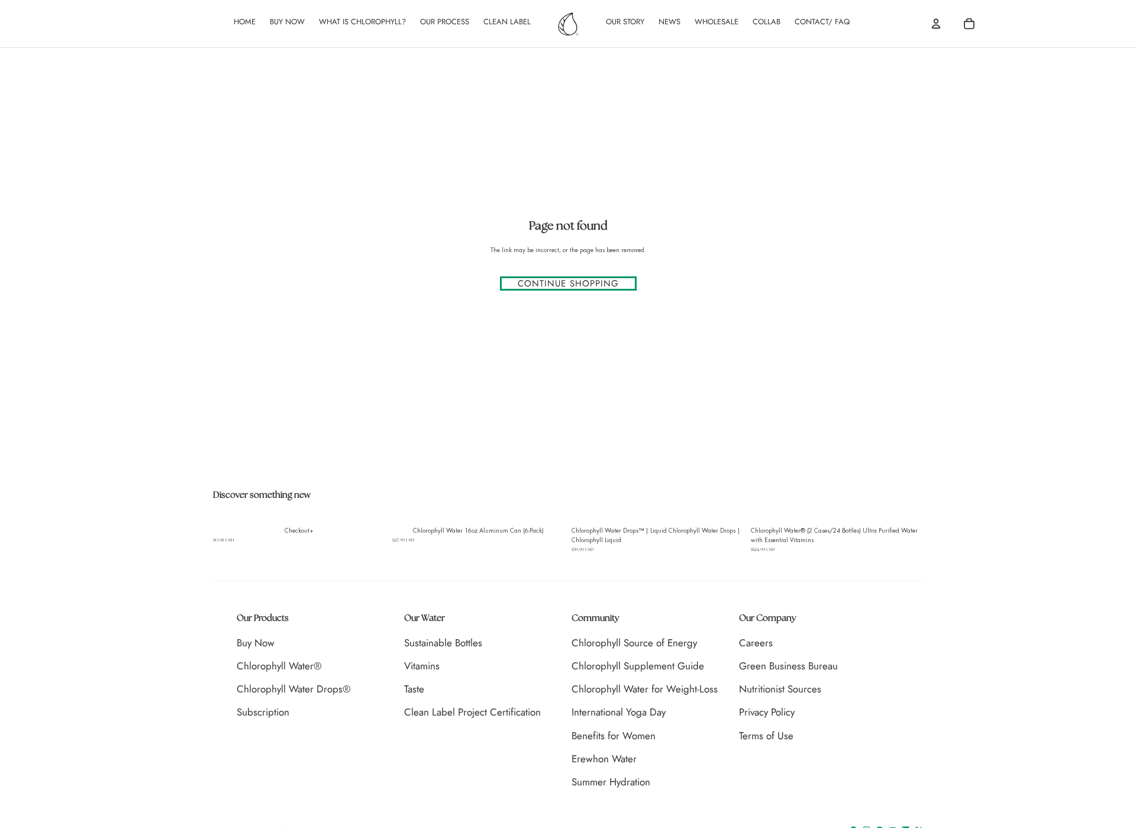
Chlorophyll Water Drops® (294, 689)
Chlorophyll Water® (279, 666)
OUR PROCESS (444, 21)
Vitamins (422, 666)
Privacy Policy (767, 712)
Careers (756, 643)
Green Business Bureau (788, 666)
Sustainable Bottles (443, 643)
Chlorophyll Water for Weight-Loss (645, 689)
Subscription (263, 712)
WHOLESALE (716, 21)
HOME (245, 21)
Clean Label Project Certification (472, 712)
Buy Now (256, 643)
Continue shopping (568, 283)
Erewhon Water (604, 759)
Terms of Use (766, 736)
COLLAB (766, 21)
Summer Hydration (611, 782)
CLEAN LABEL (507, 21)
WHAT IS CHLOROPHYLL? (362, 21)
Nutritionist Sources (780, 689)
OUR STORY (625, 21)
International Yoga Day (619, 712)
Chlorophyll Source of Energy (634, 643)
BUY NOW (287, 21)
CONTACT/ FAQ (822, 21)
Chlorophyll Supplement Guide (638, 666)
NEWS (669, 21)
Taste (414, 689)
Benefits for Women (614, 736)
